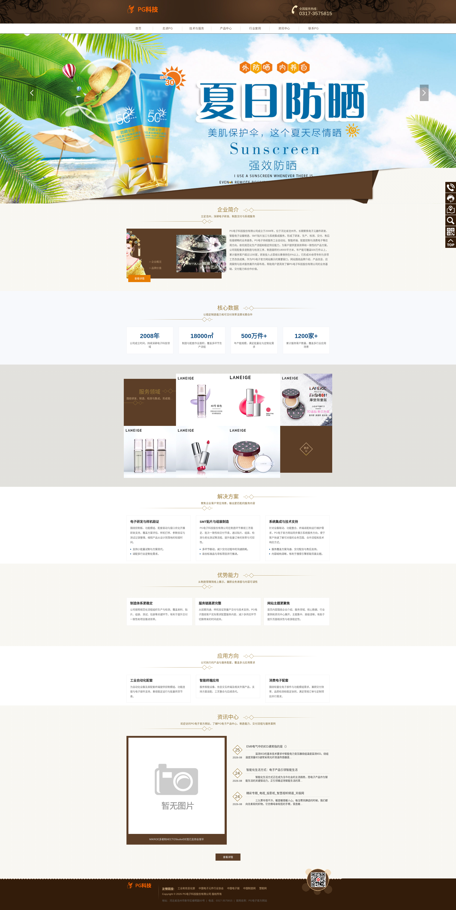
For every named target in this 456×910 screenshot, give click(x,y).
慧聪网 (263, 888)
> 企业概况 (155, 261)
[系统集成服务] (306, 400)
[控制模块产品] (202, 452)
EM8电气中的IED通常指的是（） (267, 746)
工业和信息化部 (186, 888)
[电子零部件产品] (254, 452)
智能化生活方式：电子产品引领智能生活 (272, 769)
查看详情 (139, 278)
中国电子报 (233, 888)
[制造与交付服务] (254, 400)
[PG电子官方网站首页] (145, 9)
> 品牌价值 (155, 268)
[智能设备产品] (150, 452)
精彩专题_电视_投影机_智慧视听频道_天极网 (275, 793)
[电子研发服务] (202, 400)
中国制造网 (249, 888)
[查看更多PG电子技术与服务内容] (306, 448)
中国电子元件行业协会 (211, 888)
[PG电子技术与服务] (228, 118)
